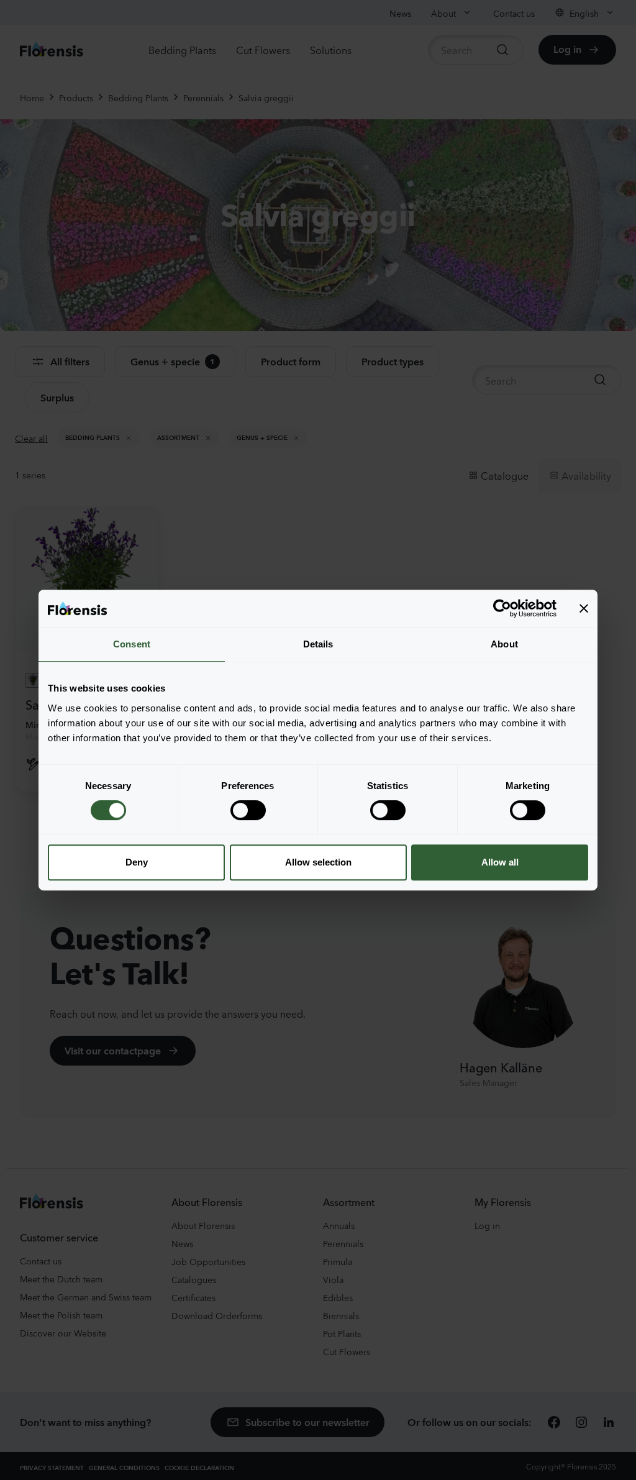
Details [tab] (318, 644)
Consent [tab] (131, 644)
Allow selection (318, 862)
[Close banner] (583, 608)
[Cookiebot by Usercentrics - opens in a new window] (502, 608)
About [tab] (504, 644)
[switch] (248, 810)
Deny (136, 862)
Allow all (500, 862)
